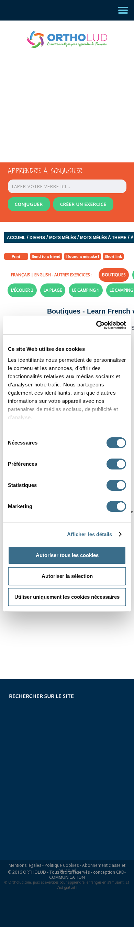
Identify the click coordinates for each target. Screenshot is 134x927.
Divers (37, 237)
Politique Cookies (62, 865)
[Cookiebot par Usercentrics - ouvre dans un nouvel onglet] (96, 325)
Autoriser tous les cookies (67, 555)
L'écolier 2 (22, 290)
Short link (113, 256)
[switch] (116, 464)
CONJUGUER (29, 204)
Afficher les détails (89, 534)
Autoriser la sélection (67, 576)
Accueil (16, 237)
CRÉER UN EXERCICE (83, 204)
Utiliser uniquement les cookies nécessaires (67, 597)
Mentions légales (25, 865)
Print (16, 256)
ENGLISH (42, 275)
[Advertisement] (60, 99)
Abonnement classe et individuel (91, 867)
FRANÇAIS (20, 275)
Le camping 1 (85, 290)
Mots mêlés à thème (103, 237)
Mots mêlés (62, 237)
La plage (53, 290)
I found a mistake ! (82, 256)
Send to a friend (46, 256)
